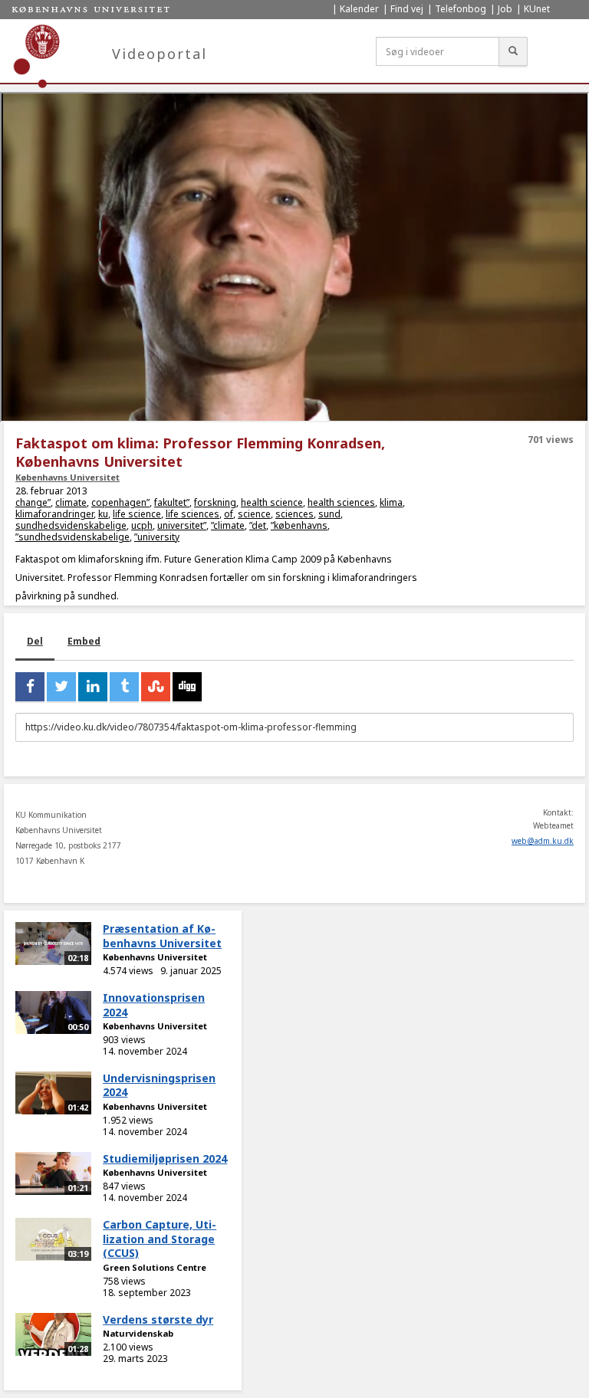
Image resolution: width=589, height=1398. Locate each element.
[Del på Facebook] (29, 686)
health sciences (341, 502)
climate (71, 502)
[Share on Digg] (187, 686)
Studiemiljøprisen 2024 (165, 1158)
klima (391, 502)
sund (329, 513)
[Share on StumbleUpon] (155, 686)
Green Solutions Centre (154, 1267)
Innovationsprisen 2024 (154, 1004)
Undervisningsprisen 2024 (159, 1085)
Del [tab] (35, 641)
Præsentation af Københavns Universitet (162, 935)
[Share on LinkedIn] (92, 686)
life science (137, 513)
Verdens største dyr (158, 1319)
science (254, 513)
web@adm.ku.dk (543, 840)
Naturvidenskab (138, 1333)
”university (156, 536)
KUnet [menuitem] (537, 8)
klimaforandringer (54, 513)
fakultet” (171, 502)
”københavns (299, 525)
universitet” (181, 525)
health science (272, 502)
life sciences (192, 513)
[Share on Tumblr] (124, 686)
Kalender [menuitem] (359, 8)
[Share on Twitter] (61, 686)
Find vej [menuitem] (406, 8)
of (228, 513)
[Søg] (513, 51)
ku (103, 513)
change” (33, 502)
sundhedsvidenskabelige (71, 525)
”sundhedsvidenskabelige (72, 536)
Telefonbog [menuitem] (460, 8)
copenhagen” (120, 502)
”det (257, 525)
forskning (215, 502)
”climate (228, 525)
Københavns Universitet (67, 477)
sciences (294, 513)
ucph (142, 525)
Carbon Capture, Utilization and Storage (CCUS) (159, 1238)
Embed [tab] (83, 641)
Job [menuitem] (505, 8)
